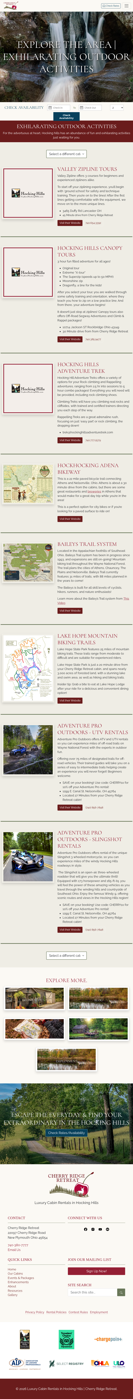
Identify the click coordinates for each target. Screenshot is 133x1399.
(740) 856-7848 (94, 807)
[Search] (121, 1292)
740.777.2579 (93, 440)
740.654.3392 (93, 222)
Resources (15, 1290)
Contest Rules (78, 1312)
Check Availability (66, 116)
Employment (99, 1312)
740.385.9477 (93, 339)
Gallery (13, 1295)
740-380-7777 (18, 1245)
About (12, 1286)
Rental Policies (56, 1312)
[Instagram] (93, 1229)
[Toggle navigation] (126, 6)
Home (12, 1269)
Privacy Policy (34, 1312)
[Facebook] (86, 1229)
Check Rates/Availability (66, 1133)
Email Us (14, 1250)
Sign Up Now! (96, 1271)
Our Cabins (15, 1273)
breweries (94, 491)
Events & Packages (21, 1278)
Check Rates (112, 6)
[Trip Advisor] (107, 1229)
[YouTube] (100, 1229)
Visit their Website (70, 222)
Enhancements (18, 1282)
